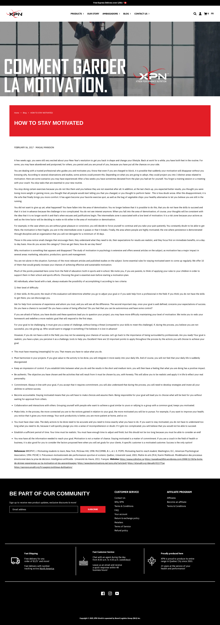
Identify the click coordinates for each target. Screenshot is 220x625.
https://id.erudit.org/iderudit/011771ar (146, 463)
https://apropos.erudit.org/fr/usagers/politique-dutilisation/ (43, 467)
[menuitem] (77, 13)
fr (212, 13)
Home (16, 113)
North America (47, 568)
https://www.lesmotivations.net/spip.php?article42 (102, 463)
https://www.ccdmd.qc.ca (132, 459)
